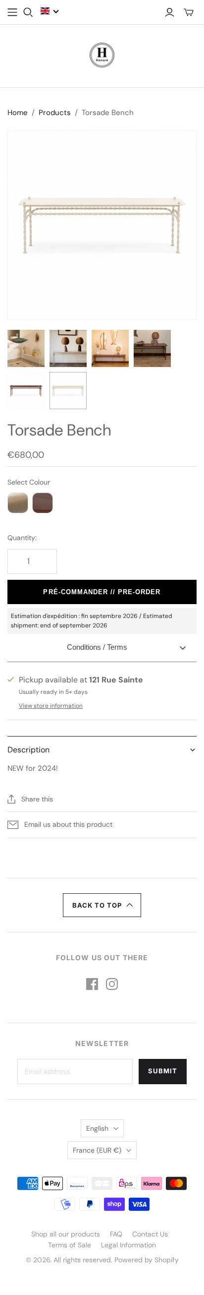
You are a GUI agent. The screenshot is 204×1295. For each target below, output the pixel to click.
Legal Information (128, 1244)
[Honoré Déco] (102, 54)
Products (55, 113)
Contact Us (150, 1234)
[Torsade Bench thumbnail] (26, 348)
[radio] (17, 503)
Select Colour (28, 482)
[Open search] (28, 12)
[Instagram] (112, 984)
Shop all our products (65, 1234)
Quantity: (22, 537)
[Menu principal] (12, 12)
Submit (162, 1071)
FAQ (116, 1234)
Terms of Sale (69, 1244)
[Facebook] (92, 984)
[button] (50, 10)
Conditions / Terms (97, 647)
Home (17, 113)
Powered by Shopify (146, 1259)
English (97, 1128)
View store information (51, 706)
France (97, 1150)
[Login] (169, 12)
